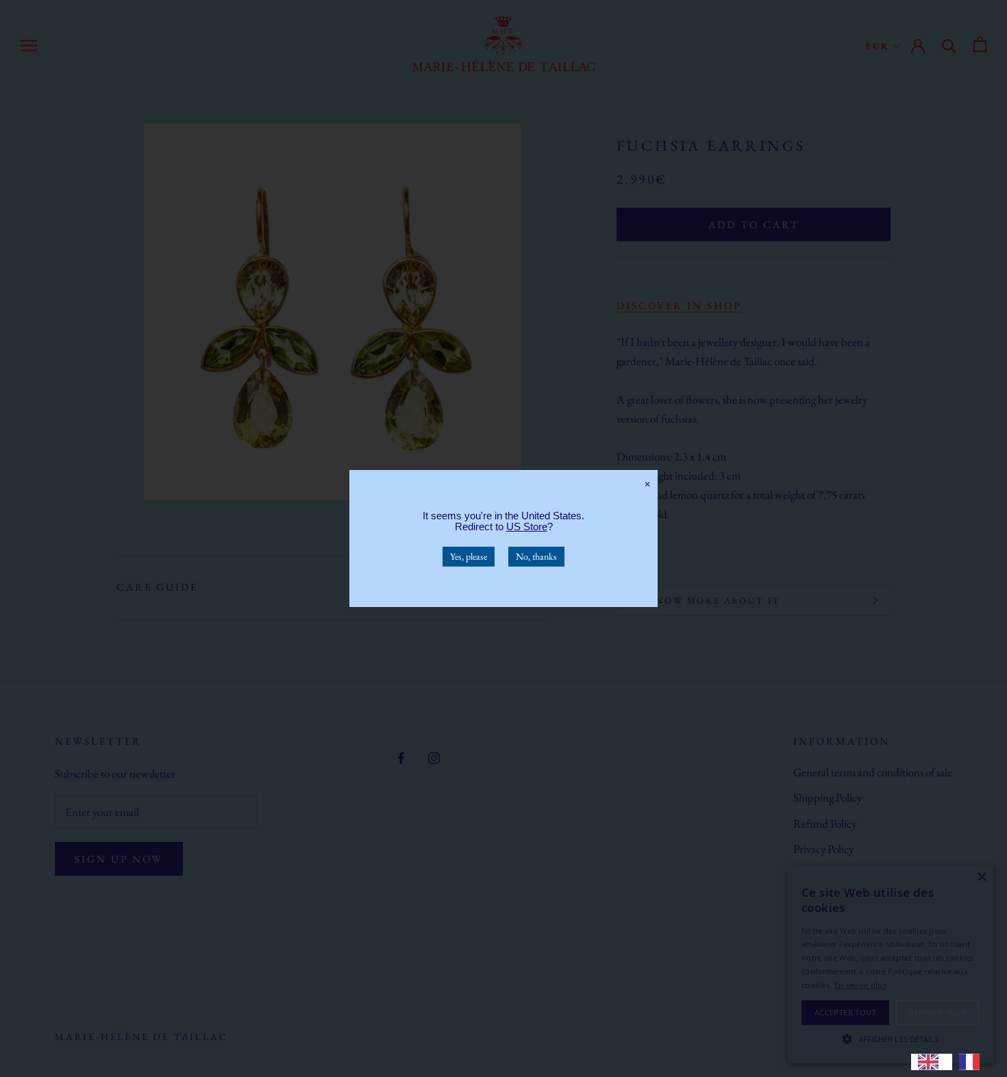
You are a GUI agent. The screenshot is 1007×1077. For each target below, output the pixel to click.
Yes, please (468, 556)
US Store (526, 526)
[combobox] (931, 1062)
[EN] (931, 1062)
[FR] (972, 1062)
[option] (972, 1062)
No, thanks (536, 556)
